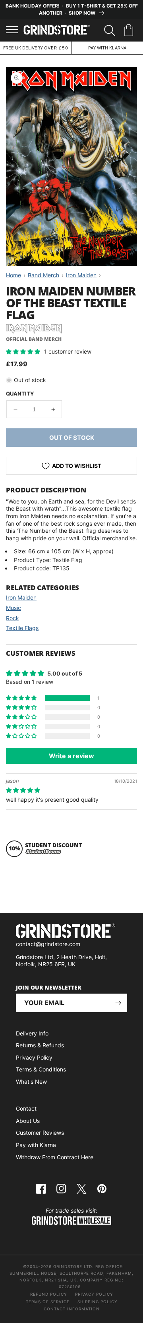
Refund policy (48, 1294)
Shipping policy (97, 1301)
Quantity (20, 393)
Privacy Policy (34, 1057)
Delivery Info (32, 1033)
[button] (130, 30)
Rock (12, 618)
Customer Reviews (40, 1132)
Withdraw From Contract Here (54, 1157)
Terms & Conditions (41, 1069)
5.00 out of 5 (64, 673)
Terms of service (48, 1301)
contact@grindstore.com (48, 944)
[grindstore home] (71, 932)
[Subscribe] (118, 1003)
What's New (31, 1081)
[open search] (109, 30)
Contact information (72, 1308)
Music (13, 607)
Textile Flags (22, 628)
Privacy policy (94, 1294)
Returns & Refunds (40, 1045)
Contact (26, 1108)
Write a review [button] (71, 756)
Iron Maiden (21, 597)
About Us (28, 1120)
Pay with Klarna (36, 1144)
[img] (23, 790)
